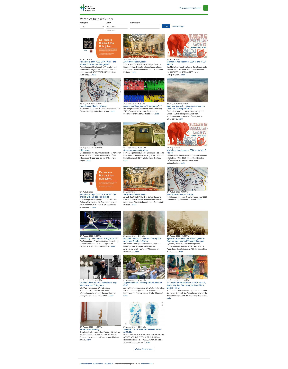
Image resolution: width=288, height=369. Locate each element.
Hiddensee (85, 150)
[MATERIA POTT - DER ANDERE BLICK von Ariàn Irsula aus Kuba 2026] (100, 46)
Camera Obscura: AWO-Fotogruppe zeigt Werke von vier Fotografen (98, 284)
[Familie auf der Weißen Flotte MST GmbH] (144, 267)
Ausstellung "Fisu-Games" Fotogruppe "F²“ (142, 105)
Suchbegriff (135, 23)
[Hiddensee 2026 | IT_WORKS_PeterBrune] (100, 134)
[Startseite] (88, 7)
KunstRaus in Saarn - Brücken (93, 105)
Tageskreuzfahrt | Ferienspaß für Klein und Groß (142, 284)
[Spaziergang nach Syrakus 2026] (144, 134)
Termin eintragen (178, 26)
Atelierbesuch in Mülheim (134, 61)
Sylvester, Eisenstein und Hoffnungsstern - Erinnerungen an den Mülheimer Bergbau (186, 239)
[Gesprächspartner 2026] (144, 223)
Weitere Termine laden (144, 349)
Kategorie (84, 23)
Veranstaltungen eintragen (189, 8)
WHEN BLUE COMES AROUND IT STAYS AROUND (142, 330)
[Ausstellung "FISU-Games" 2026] (144, 90)
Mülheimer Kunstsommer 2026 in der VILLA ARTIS (186, 63)
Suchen (166, 26)
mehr (94, 74)
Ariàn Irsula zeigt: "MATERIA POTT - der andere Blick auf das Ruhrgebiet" (98, 63)
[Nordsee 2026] (187, 90)
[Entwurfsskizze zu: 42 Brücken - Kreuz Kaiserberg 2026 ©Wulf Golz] (100, 90)
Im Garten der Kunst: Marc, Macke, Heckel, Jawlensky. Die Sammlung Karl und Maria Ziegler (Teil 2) (186, 285)
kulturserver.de (147, 363)
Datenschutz (98, 363)
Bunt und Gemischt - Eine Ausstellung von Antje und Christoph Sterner (186, 107)
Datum (108, 23)
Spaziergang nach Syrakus (135, 150)
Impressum (109, 363)
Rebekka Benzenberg (89, 329)
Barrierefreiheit (86, 363)
